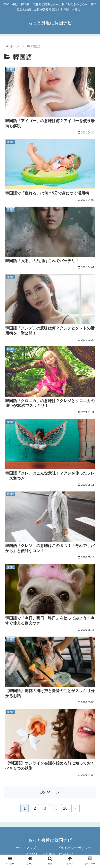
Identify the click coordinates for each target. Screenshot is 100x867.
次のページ (50, 792)
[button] (90, 573)
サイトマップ (26, 848)
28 (65, 808)
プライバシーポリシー (74, 848)
